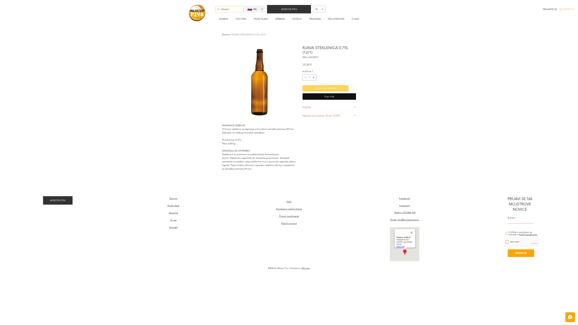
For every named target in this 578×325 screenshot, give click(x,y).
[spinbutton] (309, 77)
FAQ (289, 201)
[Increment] (314, 77)
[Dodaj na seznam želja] (353, 88)
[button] (568, 9)
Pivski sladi (173, 205)
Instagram (404, 205)
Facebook (404, 198)
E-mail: (511, 218)
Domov (226, 34)
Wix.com (306, 268)
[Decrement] (305, 77)
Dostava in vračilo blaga (289, 208)
